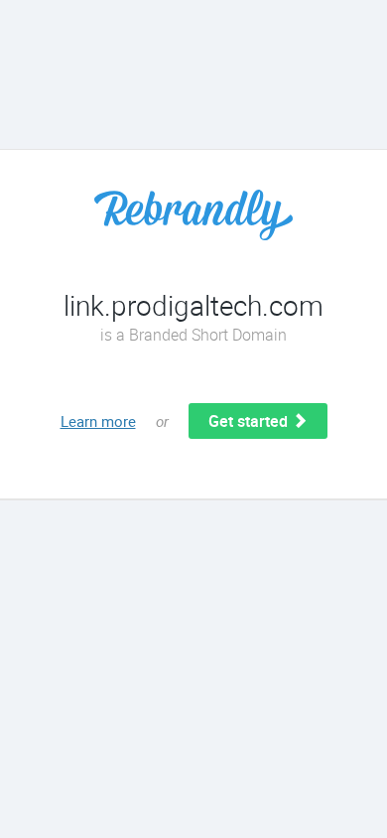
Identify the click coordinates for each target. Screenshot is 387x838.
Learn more (98, 421)
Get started (250, 421)
